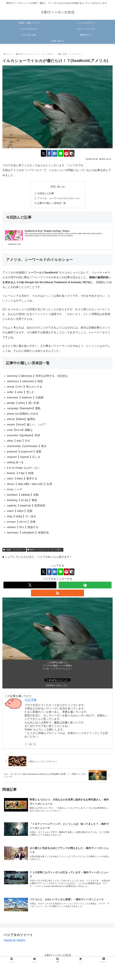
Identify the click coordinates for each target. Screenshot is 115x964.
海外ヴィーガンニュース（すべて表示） (46, 550)
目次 (53, 186)
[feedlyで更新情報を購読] (85, 585)
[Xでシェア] (43, 153)
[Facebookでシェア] (49, 153)
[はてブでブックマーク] (55, 153)
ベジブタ (31, 700)
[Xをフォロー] (29, 585)
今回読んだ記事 (45, 193)
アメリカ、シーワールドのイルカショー (58, 198)
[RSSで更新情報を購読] (57, 593)
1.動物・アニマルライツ (15, 550)
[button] (71, 153)
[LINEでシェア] (60, 153)
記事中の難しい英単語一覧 (51, 203)
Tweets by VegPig (14, 940)
